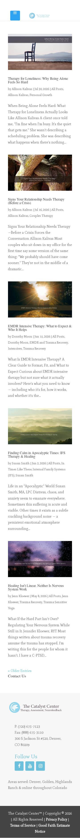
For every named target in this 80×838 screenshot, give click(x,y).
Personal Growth (41, 95)
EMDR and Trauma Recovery (49, 342)
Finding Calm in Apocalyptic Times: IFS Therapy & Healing (36, 454)
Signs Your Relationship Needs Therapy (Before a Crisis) (36, 201)
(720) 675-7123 (29, 726)
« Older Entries (20, 671)
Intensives (15, 348)
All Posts (57, 89)
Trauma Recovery (34, 348)
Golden (48, 782)
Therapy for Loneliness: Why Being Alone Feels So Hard (38, 80)
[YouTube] (29, 766)
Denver (35, 782)
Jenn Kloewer (20, 596)
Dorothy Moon (22, 336)
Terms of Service (23, 825)
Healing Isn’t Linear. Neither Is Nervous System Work (36, 587)
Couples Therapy (41, 216)
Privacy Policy (56, 819)
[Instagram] (40, 766)
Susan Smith (21, 463)
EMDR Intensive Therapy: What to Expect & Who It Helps (40, 328)
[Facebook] (19, 766)
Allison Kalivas (22, 89)
